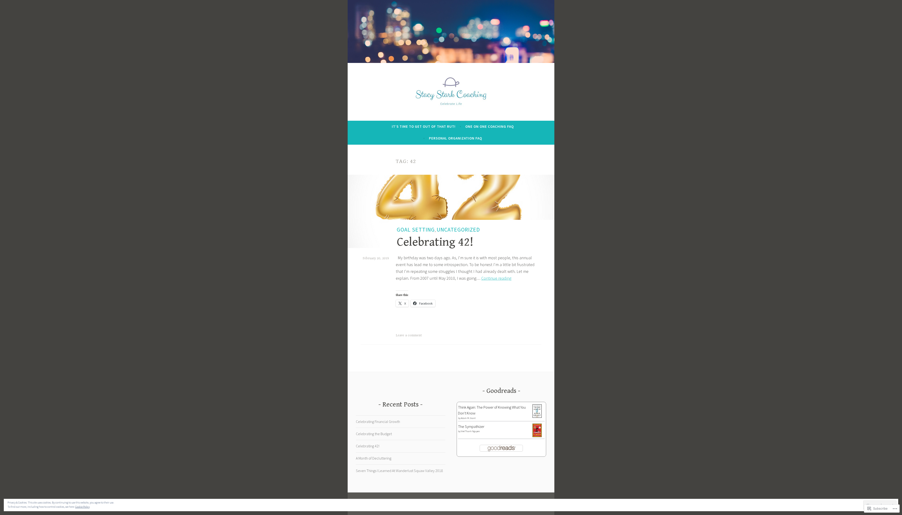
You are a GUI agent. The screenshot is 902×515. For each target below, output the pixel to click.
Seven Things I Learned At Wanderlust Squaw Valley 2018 (399, 470)
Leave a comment (409, 335)
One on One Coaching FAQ (489, 126)
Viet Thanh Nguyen (470, 431)
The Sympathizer (471, 426)
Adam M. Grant (468, 418)
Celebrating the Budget (374, 433)
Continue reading (496, 278)
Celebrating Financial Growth (378, 421)
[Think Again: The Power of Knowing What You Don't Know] (537, 416)
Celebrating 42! (435, 242)
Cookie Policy (82, 506)
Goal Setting (416, 229)
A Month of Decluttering (373, 458)
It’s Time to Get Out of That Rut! (423, 126)
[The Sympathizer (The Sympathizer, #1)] (537, 435)
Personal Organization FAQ (455, 138)
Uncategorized (458, 229)
